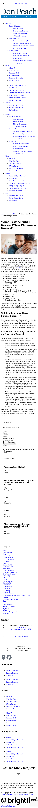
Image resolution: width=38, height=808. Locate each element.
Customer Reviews (15, 73)
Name (5, 431)
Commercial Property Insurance (23, 41)
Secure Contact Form (16, 107)
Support (7, 83)
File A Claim (13, 88)
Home (3, 214)
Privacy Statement (7, 794)
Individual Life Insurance (21, 53)
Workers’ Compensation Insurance (24, 46)
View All (6, 613)
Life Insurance (13, 51)
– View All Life (18, 63)
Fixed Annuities (18, 58)
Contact (7, 102)
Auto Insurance (18, 28)
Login (31, 794)
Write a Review (14, 75)
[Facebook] (9, 657)
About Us (12, 68)
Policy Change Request (16, 95)
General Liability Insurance (22, 43)
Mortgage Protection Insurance (23, 60)
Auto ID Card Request (16, 90)
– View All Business (19, 48)
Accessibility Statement (21, 794)
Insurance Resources (15, 100)
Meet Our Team (14, 70)
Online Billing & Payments (17, 85)
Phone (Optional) (8, 438)
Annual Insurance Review (17, 98)
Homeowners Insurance (20, 31)
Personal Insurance (15, 26)
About (7, 65)
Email (5, 435)
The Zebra (17, 268)
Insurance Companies (16, 78)
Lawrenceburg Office (16, 105)
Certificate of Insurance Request (19, 93)
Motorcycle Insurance (20, 33)
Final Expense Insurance (21, 56)
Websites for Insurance (8, 806)
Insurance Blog (14, 80)
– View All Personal (19, 36)
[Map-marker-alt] (3, 657)
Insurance (8, 23)
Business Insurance (15, 38)
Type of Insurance (9, 442)
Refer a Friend (13, 110)
